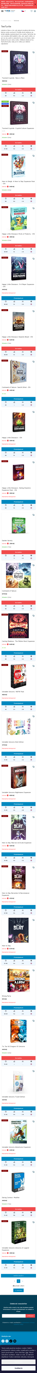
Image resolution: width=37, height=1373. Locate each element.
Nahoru (19, 1290)
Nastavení (18, 1362)
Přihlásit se (30, 1316)
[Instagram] (6, 1341)
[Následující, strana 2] (18, 1281)
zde (27, 1352)
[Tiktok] (10, 1341)
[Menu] (2, 11)
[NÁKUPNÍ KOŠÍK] (35, 11)
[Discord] (14, 1341)
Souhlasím (18, 1368)
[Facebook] (2, 1341)
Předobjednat (18, 298)
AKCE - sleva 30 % (7, 1)
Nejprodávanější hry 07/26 (14, 5)
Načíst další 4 (18, 1275)
